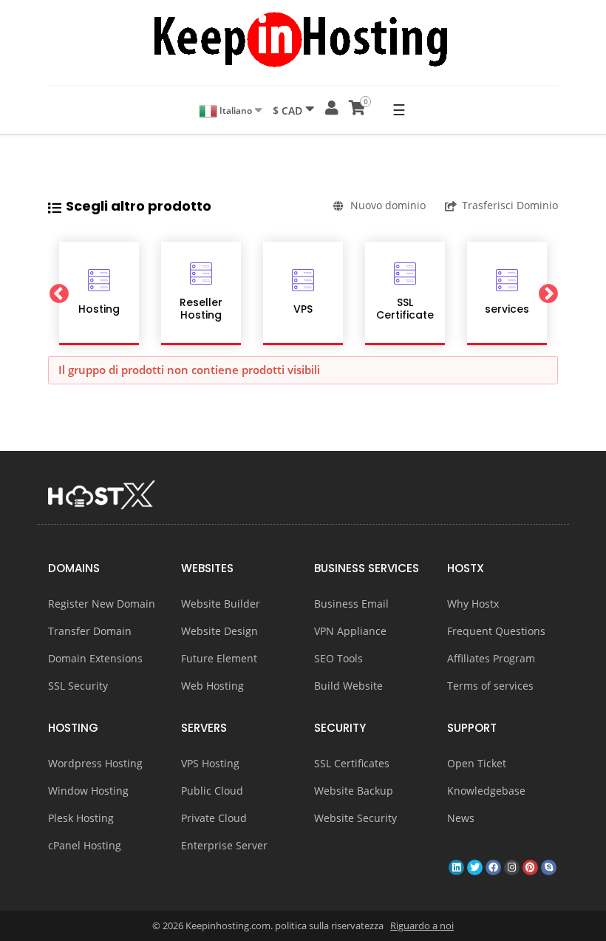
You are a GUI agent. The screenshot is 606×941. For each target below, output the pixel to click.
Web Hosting (212, 686)
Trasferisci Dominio (510, 205)
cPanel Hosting (84, 845)
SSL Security (78, 686)
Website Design (219, 631)
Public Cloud (212, 791)
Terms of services (490, 686)
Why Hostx (473, 604)
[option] (99, 293)
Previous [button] (58, 293)
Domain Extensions (95, 658)
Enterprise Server (224, 845)
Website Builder (220, 604)
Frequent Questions (496, 631)
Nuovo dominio (388, 205)
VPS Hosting (210, 763)
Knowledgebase (486, 791)
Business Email (351, 604)
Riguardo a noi (422, 925)
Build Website (348, 686)
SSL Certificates (351, 763)
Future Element (219, 658)
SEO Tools (338, 658)
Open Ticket (476, 763)
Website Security (355, 818)
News (460, 818)
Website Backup (353, 791)
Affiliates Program (491, 658)
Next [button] (547, 293)
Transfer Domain (90, 631)
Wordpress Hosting (95, 763)
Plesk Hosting (81, 818)
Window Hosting (88, 791)
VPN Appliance (350, 631)
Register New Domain (101, 604)
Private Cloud (214, 818)
